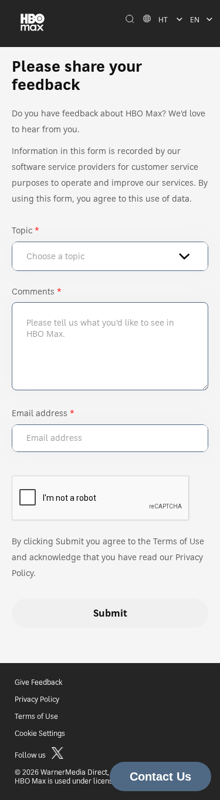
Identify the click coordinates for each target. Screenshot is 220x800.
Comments (33, 291)
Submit (110, 613)
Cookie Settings (40, 733)
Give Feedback (38, 682)
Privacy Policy (37, 699)
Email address (39, 413)
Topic (22, 230)
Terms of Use (36, 716)
